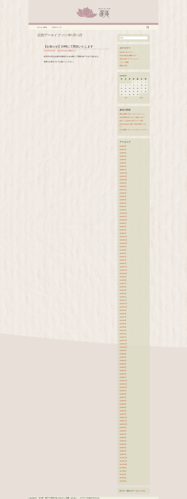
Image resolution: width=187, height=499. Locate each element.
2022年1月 (122, 300)
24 (141, 91)
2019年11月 (123, 384)
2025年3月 (122, 203)
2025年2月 (122, 206)
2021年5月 (122, 324)
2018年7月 (122, 434)
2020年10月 (123, 347)
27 (125, 95)
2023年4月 (122, 253)
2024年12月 (123, 213)
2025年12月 (123, 173)
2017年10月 (123, 464)
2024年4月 (122, 227)
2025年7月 (122, 190)
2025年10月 (123, 180)
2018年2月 (122, 451)
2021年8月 (122, 314)
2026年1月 (122, 170)
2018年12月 (123, 417)
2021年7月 (122, 317)
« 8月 (125, 98)
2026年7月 (122, 149)
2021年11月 (123, 307)
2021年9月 (122, 310)
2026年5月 (122, 156)
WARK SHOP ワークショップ (128, 59)
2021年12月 (123, 304)
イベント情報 (124, 62)
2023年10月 (123, 243)
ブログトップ (56, 27)
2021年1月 (122, 337)
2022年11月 (123, 270)
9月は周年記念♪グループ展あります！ (132, 117)
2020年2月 (122, 374)
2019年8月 (122, 394)
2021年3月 (122, 330)
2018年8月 (122, 431)
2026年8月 (122, 146)
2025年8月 (122, 186)
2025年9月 (122, 183)
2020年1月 (122, 377)
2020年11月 (123, 344)
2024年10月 (123, 220)
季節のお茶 (123, 66)
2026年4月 (122, 160)
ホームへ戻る (42, 27)
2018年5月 (122, 441)
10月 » (142, 98)
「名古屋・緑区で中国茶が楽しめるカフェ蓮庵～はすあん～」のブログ (61, 498)
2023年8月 (122, 250)
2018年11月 (123, 421)
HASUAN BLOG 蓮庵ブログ (67, 51)
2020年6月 (122, 360)
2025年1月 (122, 210)
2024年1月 (122, 233)
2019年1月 (122, 414)
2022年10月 (123, 273)
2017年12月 (123, 458)
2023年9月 (122, 247)
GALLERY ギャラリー (126, 52)
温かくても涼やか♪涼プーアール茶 (131, 121)
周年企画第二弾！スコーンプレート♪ (131, 114)
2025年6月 (122, 193)
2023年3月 (122, 257)
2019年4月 (122, 404)
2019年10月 (123, 387)
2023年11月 (123, 240)
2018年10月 (123, 424)
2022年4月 (122, 290)
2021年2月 (122, 334)
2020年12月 (123, 340)
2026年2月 (122, 166)
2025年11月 (123, 176)
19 (121, 91)
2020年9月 (122, 350)
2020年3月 (122, 371)
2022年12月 (123, 267)
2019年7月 (122, 397)
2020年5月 (122, 364)
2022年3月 (122, 293)
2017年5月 (122, 481)
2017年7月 (122, 474)
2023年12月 (123, 237)
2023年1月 (122, 263)
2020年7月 (122, 357)
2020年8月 (122, 354)
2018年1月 (122, 454)
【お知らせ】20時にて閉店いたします (68, 46)
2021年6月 (122, 320)
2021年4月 (122, 327)
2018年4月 (122, 444)
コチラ (140, 491)
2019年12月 (123, 381)
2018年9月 (122, 427)
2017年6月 (122, 478)
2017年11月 (123, 461)
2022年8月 (122, 280)
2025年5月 (122, 196)
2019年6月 (122, 401)
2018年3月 (122, 448)
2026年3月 (122, 163)
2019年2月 (122, 411)
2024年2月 (122, 230)
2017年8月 (122, 471)
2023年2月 (122, 260)
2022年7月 (122, 283)
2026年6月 (122, 153)
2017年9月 (122, 468)
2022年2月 (122, 297)
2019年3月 (122, 407)
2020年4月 (122, 367)
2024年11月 (123, 216)
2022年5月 (122, 287)
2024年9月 (122, 223)
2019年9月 (122, 391)
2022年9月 (122, 277)
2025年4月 (122, 200)
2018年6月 (122, 438)
